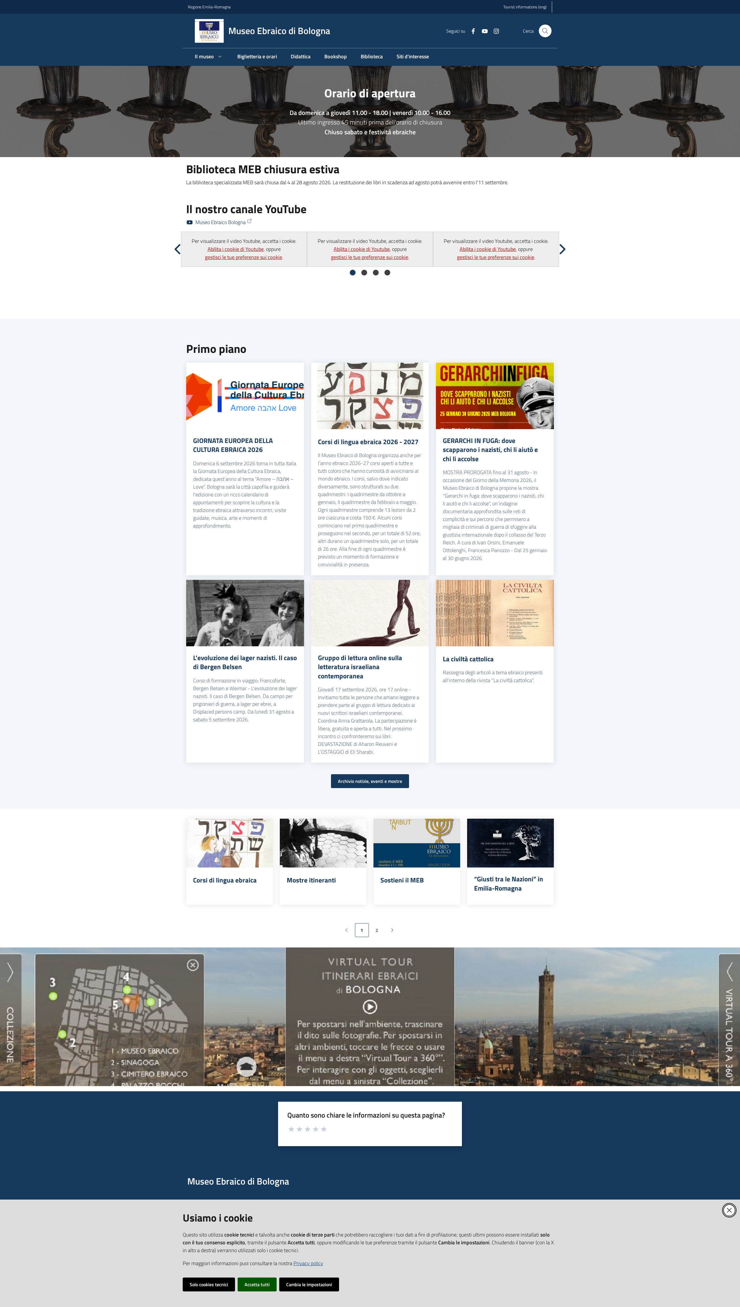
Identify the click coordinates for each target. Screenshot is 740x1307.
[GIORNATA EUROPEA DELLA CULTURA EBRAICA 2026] (245, 396)
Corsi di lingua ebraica (225, 880)
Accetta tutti (257, 1284)
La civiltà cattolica (468, 659)
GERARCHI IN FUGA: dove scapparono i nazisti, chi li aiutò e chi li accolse (490, 449)
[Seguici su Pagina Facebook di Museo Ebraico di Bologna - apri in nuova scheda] (471, 30)
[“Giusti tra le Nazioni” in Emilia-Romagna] (510, 843)
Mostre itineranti (311, 880)
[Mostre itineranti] (323, 843)
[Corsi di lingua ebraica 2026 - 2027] (370, 396)
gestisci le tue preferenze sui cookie (243, 257)
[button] (545, 31)
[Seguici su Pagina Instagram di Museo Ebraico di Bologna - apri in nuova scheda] (494, 30)
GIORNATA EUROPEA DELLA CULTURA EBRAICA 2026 (233, 445)
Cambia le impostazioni (309, 1284)
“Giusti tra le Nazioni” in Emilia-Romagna (508, 883)
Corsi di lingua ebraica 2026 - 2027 (368, 441)
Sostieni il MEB (402, 880)
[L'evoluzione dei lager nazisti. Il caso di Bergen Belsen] (245, 613)
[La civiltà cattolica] (495, 613)
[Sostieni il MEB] (416, 843)
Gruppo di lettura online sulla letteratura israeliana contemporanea (360, 667)
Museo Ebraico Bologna (220, 222)
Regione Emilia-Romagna (209, 7)
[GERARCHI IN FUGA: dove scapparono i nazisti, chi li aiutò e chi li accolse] (495, 396)
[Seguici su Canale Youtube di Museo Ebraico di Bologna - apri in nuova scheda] (482, 30)
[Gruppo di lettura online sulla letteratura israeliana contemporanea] (370, 613)
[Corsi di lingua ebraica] (229, 843)
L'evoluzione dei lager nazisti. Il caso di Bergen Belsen (245, 662)
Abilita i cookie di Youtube (236, 249)
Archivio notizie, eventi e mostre (370, 781)
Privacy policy (308, 1263)
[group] (244, 249)
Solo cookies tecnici (209, 1284)
